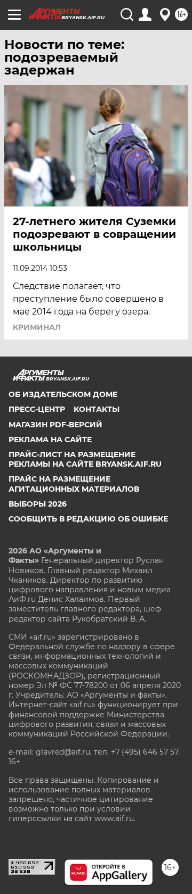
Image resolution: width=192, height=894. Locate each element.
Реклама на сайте (50, 439)
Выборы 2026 (38, 504)
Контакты (96, 409)
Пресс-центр (37, 409)
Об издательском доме (63, 394)
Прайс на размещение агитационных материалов (74, 483)
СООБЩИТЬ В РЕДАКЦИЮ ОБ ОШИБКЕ (88, 519)
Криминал (37, 327)
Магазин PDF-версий (55, 424)
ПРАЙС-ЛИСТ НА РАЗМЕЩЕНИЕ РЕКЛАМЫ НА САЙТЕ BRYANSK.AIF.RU (85, 459)
